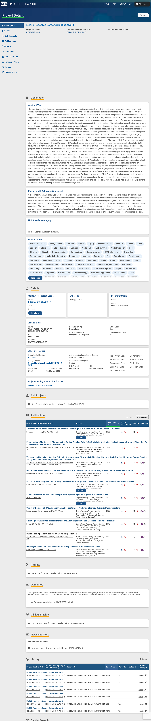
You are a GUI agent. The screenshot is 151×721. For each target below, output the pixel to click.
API (114, 3)
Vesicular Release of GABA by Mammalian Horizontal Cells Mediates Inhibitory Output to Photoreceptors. (73, 508)
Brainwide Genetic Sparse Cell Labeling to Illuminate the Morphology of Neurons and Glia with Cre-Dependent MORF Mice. (80, 481)
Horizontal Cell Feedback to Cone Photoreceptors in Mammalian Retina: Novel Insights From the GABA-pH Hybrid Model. (80, 470)
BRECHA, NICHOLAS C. (38, 302)
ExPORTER (126, 3)
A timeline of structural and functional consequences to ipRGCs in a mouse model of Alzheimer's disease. (73, 429)
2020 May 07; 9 (33, 498)
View (81, 438)
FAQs (106, 3)
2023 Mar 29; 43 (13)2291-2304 (49, 464)
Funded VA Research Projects (40, 385)
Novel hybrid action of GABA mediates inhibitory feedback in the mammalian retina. (63, 547)
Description (9, 25)
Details (7, 31)
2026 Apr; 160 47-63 (42, 432)
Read (35, 278)
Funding (142, 675)
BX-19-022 (32, 357)
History (8, 67)
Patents (7, 46)
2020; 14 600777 (44, 511)
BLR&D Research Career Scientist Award (44, 672)
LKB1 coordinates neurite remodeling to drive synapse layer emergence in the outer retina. (67, 495)
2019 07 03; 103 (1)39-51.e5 (39, 524)
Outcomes (9, 51)
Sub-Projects (11, 36)
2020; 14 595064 (44, 473)
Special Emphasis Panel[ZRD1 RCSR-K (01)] (45, 364)
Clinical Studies (11, 57)
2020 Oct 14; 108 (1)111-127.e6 (41, 484)
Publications (10, 41)
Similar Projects (12, 72)
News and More (12, 62)
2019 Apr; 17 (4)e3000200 (41, 550)
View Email (35, 313)
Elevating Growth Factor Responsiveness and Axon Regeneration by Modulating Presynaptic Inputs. (70, 521)
